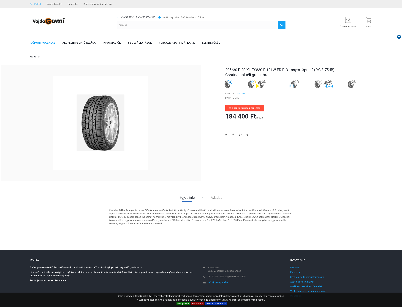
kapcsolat (73, 4)
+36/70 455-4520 (146, 17)
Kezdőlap (35, 57)
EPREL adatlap (232, 98)
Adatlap (217, 197)
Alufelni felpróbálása (79, 42)
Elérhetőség (211, 42)
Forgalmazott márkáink (177, 42)
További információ (216, 303)
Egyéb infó (187, 197)
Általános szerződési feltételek (306, 286)
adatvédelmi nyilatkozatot (251, 299)
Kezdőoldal (35, 4)
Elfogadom (183, 303)
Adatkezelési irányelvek (302, 281)
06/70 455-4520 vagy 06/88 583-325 (226, 276)
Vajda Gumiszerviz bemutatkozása (308, 291)
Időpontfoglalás (54, 4)
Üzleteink (294, 267)
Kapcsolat (295, 272)
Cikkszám (229, 93)
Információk (112, 42)
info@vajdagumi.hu (218, 282)
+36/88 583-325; (129, 17)
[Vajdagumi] (48, 21)
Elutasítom (197, 303)
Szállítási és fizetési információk (307, 277)
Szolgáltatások (140, 42)
